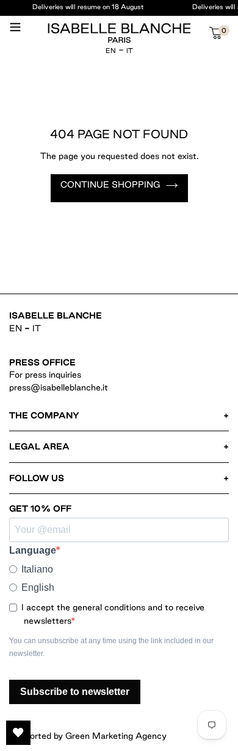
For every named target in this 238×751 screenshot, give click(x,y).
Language (32, 550)
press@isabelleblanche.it (58, 387)
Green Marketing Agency (116, 736)
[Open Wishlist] (18, 733)
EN (111, 50)
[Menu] (15, 32)
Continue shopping (110, 184)
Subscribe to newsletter (74, 691)
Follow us (36, 478)
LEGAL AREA (39, 446)
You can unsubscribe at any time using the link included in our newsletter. (111, 647)
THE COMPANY (44, 415)
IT (129, 50)
